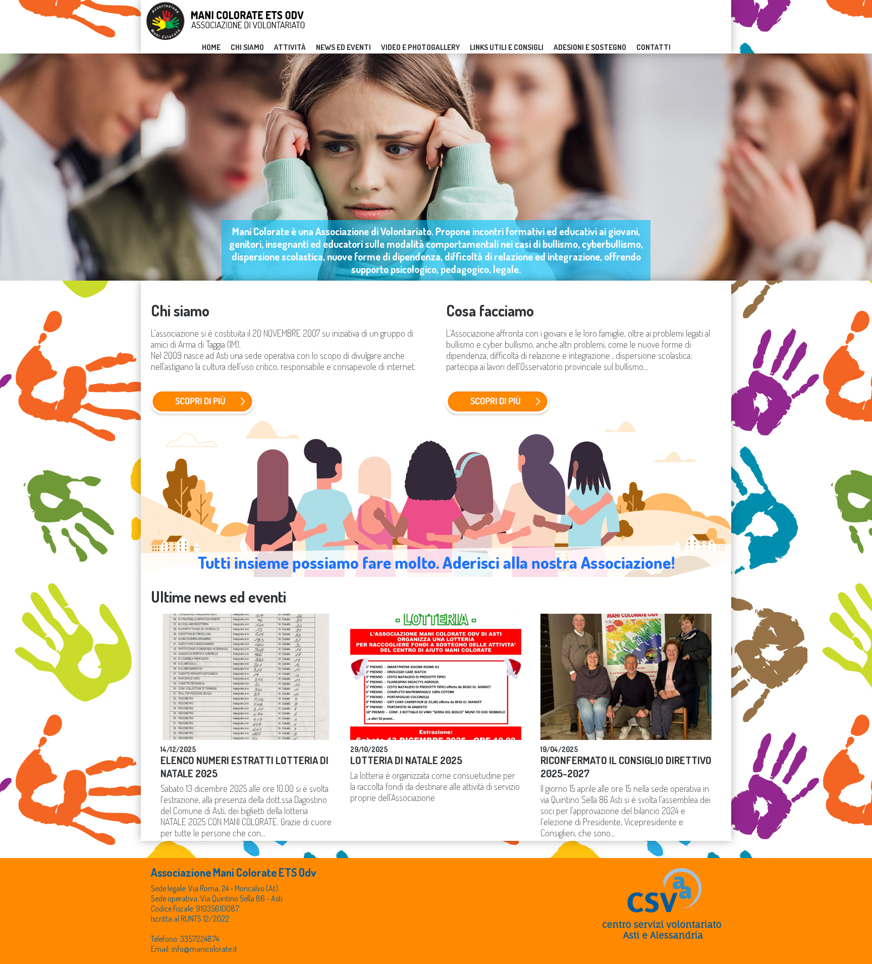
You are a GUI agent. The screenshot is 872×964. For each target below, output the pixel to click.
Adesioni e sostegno (590, 47)
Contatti (653, 47)
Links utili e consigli (506, 47)
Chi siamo (247, 47)
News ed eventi (343, 47)
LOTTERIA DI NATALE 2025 (406, 760)
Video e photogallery (420, 47)
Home (211, 47)
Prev (13, 167)
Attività (290, 47)
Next (859, 167)
